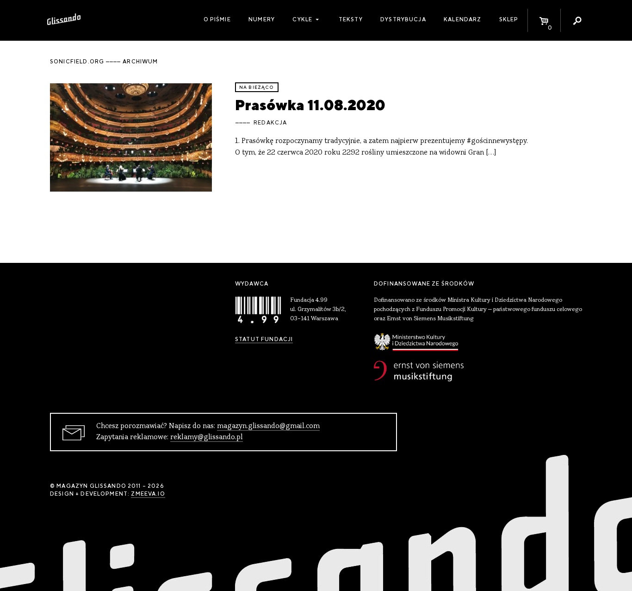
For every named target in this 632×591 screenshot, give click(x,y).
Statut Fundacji (264, 339)
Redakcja (270, 122)
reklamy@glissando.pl (206, 437)
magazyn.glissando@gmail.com (268, 426)
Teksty (351, 19)
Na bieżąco (256, 87)
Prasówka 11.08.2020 (310, 104)
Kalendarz (462, 19)
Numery (261, 19)
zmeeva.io (148, 494)
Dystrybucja (403, 19)
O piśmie (217, 19)
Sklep (509, 19)
